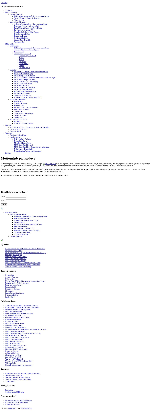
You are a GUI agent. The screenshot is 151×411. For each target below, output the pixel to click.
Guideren (4, 3)
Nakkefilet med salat (12, 404)
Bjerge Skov (18, 101)
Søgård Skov (18, 117)
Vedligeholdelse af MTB (18, 119)
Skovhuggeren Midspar (22, 93)
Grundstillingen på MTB (27, 56)
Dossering (22, 62)
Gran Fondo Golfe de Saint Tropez (26, 32)
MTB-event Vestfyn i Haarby (24, 80)
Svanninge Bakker (20, 115)
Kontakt (8, 153)
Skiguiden (8, 125)
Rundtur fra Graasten (21, 109)
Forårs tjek (18, 121)
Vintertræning (19, 20)
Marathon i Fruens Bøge (22, 143)
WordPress (11, 408)
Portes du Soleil (15, 131)
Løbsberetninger (15, 137)
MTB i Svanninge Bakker (23, 89)
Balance (21, 58)
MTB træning (14, 46)
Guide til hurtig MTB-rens (23, 123)
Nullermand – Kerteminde (23, 149)
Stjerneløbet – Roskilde (22, 40)
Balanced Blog (26, 408)
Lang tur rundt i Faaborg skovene (25, 107)
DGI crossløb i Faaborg (22, 139)
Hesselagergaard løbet (22, 34)
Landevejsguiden (11, 12)
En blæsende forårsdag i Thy (24, 30)
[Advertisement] (27, 181)
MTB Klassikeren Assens (23, 83)
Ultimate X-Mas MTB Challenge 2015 (27, 97)
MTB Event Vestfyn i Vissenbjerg (26, 82)
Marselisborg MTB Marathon (24, 76)
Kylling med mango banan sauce (16, 402)
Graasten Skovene (20, 103)
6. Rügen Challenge (21, 38)
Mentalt (21, 66)
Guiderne (8, 10)
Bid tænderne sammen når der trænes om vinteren (31, 16)
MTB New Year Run (21, 85)
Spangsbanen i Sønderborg (23, 113)
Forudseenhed (23, 64)
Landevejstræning (16, 14)
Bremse (21, 60)
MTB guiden (9, 44)
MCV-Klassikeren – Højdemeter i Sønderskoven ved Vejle (34, 78)
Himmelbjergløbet (20, 141)
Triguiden (8, 133)
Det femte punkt (24, 68)
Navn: (3, 196)
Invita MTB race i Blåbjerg (23, 74)
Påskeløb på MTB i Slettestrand (25, 91)
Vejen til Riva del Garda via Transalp (27, 18)
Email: (3, 200)
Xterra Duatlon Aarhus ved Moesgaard (27, 151)
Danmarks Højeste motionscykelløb (26, 26)
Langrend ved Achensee (18, 129)
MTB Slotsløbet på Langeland (24, 87)
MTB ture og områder (17, 99)
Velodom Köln (19, 42)
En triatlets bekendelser (18, 135)
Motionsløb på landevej (18, 22)
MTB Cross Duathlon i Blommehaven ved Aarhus (31, 147)
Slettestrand (18, 111)
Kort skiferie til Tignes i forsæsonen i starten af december (29, 127)
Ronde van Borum (20, 36)
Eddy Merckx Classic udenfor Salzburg (28, 28)
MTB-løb (13, 70)
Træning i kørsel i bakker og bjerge (26, 50)
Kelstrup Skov (19, 105)
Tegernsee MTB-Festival (23, 95)
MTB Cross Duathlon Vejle (23, 145)
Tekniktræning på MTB (22, 54)
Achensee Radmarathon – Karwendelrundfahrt (30, 24)
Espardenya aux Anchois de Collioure (18, 400)
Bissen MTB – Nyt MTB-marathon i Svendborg (31, 72)
